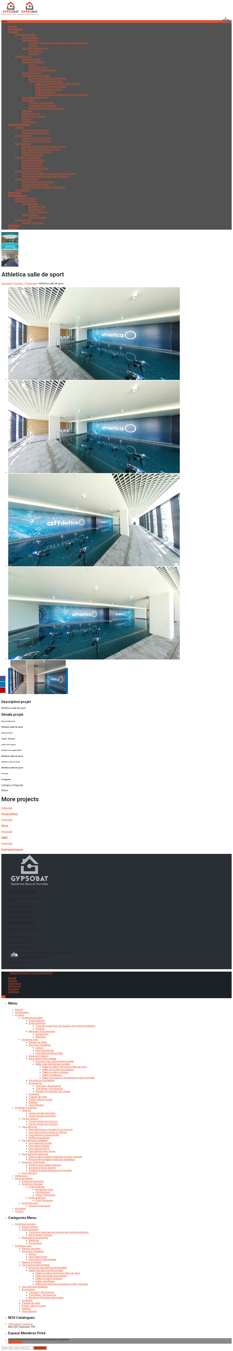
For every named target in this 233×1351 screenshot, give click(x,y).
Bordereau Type (37, 206)
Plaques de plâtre (31, 59)
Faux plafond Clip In (32, 165)
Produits (33, 45)
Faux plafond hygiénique (28, 171)
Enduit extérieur (30, 40)
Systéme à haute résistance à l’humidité (43, 187)
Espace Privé (15, 1342)
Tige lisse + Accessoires (41, 103)
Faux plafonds (22, 143)
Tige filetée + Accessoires (42, 105)
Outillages (27, 111)
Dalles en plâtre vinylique (48, 89)
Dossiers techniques (32, 222)
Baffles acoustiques (32, 154)
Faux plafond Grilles (32, 163)
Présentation (22, 1012)
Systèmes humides (25, 34)
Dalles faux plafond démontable (46, 81)
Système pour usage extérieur (38, 182)
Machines (34, 53)
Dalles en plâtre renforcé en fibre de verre (57, 83)
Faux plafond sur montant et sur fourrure (44, 146)
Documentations (24, 1178)
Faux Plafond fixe (38, 67)
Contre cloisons (23, 135)
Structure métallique (33, 62)
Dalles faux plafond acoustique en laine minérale (61, 94)
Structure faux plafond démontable (48, 78)
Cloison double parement (35, 133)
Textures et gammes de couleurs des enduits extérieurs (59, 43)
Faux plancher (29, 1311)
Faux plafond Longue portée (37, 152)
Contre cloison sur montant (36, 141)
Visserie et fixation (32, 73)
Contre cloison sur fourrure (36, 138)
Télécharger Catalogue (20, 1324)
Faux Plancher (29, 122)
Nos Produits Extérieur (41, 1235)
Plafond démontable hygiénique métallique (45, 176)
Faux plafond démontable (42, 70)
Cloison (33, 64)
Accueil (12, 978)
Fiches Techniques (38, 212)
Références (14, 986)
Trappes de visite (31, 113)
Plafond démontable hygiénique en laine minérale (48, 173)
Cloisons (19, 127)
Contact (19, 1211)
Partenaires (14, 983)
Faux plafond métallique (35, 97)
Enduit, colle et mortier (34, 116)
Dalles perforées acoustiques (51, 86)
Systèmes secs (23, 56)
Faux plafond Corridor (33, 160)
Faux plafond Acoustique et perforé (41, 149)
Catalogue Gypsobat (26, 198)
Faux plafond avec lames (35, 168)
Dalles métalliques (45, 92)
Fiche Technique (37, 217)
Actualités (13, 989)
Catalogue (13, 991)
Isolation (26, 119)
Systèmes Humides (25, 201)
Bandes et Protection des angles (46, 108)
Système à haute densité (35, 184)
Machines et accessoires (35, 48)
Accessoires (35, 51)
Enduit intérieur (30, 37)
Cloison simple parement (35, 130)
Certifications (36, 209)
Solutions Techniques (26, 179)
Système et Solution (26, 1107)
